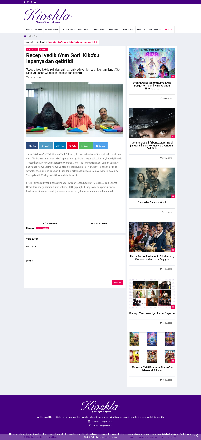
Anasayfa (29, 42)
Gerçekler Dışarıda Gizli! (152, 202)
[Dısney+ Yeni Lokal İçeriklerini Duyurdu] (152, 293)
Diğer (167, 29)
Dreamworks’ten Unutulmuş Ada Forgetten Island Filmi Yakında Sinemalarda (152, 85)
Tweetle (47, 146)
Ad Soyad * (32, 246)
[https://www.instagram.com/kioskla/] (31, 2)
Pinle (73, 146)
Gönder (86, 146)
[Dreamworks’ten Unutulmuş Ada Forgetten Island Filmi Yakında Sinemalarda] (152, 63)
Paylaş (33, 146)
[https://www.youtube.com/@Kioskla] (35, 2)
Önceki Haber (51, 223)
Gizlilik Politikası (92, 437)
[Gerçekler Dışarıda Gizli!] (152, 182)
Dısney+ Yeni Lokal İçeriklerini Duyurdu (152, 313)
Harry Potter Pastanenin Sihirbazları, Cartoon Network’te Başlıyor (152, 258)
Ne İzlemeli (40, 42)
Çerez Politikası (181, 434)
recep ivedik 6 (42, 228)
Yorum (29, 261)
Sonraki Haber (98, 223)
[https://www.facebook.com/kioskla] (24, 2)
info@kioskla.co (106, 426)
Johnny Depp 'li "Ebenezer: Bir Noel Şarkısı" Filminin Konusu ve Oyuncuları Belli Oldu (152, 145)
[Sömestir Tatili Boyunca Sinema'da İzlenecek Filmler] (152, 347)
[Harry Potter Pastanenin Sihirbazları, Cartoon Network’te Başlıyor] (152, 236)
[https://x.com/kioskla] (28, 2)
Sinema (43, 49)
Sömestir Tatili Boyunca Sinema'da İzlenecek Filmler (152, 369)
